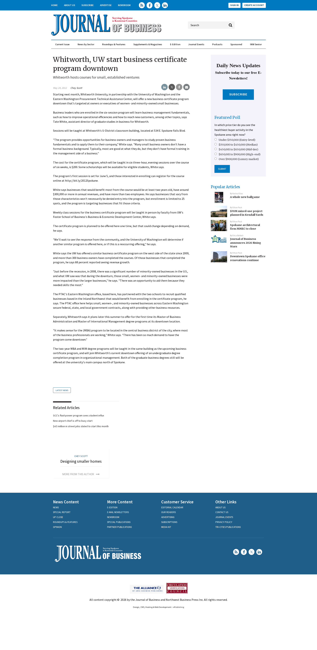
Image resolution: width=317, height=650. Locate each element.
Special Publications (118, 522)
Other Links (225, 501)
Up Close (58, 517)
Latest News (62, 390)
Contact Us (221, 512)
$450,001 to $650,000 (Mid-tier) (238, 149)
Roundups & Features (113, 44)
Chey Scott (76, 88)
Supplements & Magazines (147, 44)
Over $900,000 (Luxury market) (239, 159)
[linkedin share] (164, 87)
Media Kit (166, 527)
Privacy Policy (223, 522)
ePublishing (178, 607)
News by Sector (86, 44)
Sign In (234, 5)
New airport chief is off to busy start (72, 420)
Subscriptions (169, 522)
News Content (66, 501)
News (56, 507)
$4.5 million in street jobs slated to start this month (81, 426)
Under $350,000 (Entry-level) (237, 140)
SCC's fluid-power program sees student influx (78, 415)
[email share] (186, 87)
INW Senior (256, 44)
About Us (69, 5)
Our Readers (168, 512)
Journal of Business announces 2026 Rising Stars (245, 242)
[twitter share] (172, 87)
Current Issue (62, 44)
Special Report (61, 512)
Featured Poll (227, 117)
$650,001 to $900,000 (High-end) (239, 154)
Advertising (167, 517)
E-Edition (175, 44)
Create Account (254, 5)
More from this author (78, 474)
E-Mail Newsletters (118, 512)
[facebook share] (179, 87)
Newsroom (124, 5)
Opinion (57, 527)
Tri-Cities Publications (228, 527)
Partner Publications (119, 527)
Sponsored (236, 44)
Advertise (106, 5)
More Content (120, 501)
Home (54, 5)
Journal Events (196, 44)
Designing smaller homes (81, 461)
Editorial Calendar (172, 507)
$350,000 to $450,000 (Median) (238, 144)
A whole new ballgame (245, 197)
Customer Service (177, 501)
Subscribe (87, 5)
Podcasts (217, 44)
